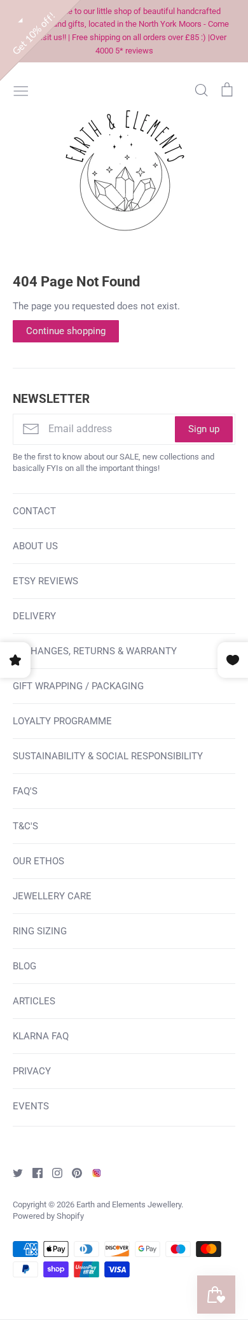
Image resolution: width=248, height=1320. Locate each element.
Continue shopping (66, 331)
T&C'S (25, 826)
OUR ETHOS (38, 861)
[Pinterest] (72, 1172)
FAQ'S (25, 791)
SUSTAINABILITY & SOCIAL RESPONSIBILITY (108, 756)
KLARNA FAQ (41, 1036)
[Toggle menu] (21, 89)
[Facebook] (33, 1172)
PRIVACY (32, 1071)
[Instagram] (52, 1172)
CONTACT (34, 511)
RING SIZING (40, 931)
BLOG (24, 966)
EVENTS (31, 1106)
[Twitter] (13, 1172)
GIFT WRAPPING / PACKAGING (78, 686)
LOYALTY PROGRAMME (62, 721)
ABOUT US (35, 546)
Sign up (203, 429)
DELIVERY (34, 616)
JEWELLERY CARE (52, 896)
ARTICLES (34, 1001)
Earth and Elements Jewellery (128, 1204)
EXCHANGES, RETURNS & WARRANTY (95, 651)
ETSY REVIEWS (45, 581)
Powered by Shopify (48, 1216)
